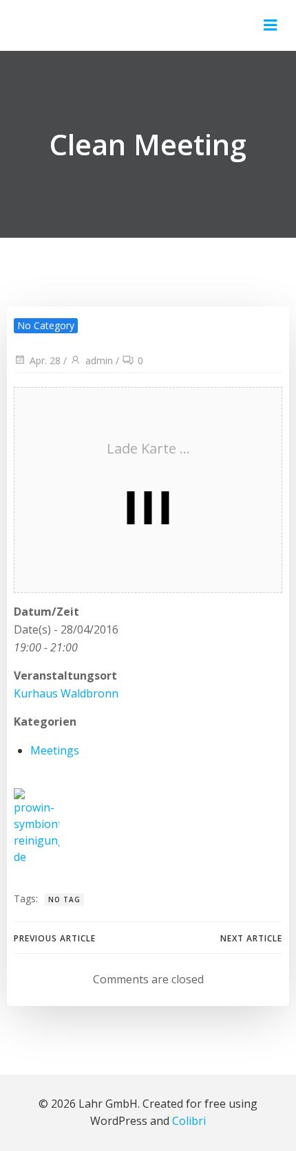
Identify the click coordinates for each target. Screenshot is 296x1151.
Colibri (189, 1120)
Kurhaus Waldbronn (66, 693)
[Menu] (270, 25)
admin (99, 360)
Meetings (54, 750)
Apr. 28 (45, 360)
